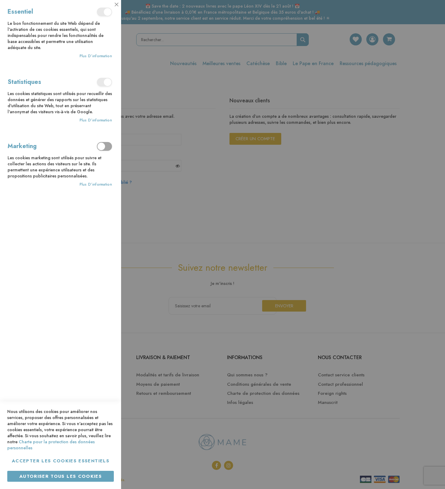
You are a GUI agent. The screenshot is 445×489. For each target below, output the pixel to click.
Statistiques (104, 82)
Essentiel (104, 12)
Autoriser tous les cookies (60, 476)
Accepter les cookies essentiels (60, 461)
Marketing (104, 146)
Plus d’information (96, 56)
